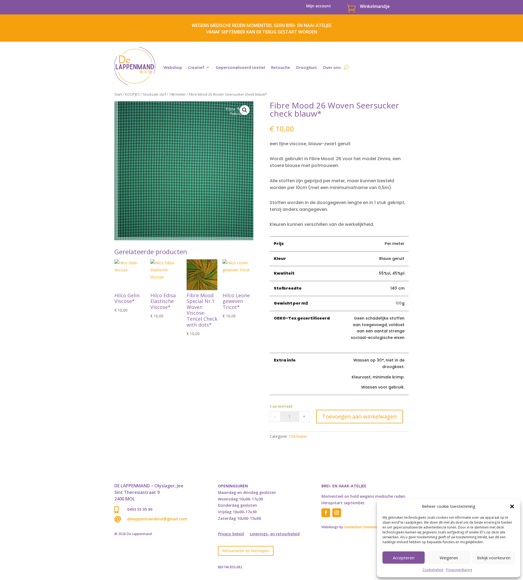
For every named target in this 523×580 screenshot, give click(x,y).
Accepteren (403, 557)
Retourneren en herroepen (245, 550)
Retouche (280, 67)
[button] (512, 506)
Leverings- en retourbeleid (275, 534)
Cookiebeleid (432, 569)
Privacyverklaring (459, 569)
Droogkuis (306, 67)
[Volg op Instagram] (336, 512)
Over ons (332, 67)
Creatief (196, 67)
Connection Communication (365, 527)
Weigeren (449, 557)
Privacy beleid (231, 534)
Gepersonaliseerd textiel (240, 67)
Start (118, 94)
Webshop (172, 67)
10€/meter (177, 94)
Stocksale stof (154, 94)
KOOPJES (132, 94)
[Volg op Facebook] (325, 512)
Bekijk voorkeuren (493, 557)
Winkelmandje (375, 6)
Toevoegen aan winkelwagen (359, 416)
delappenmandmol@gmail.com (157, 518)
